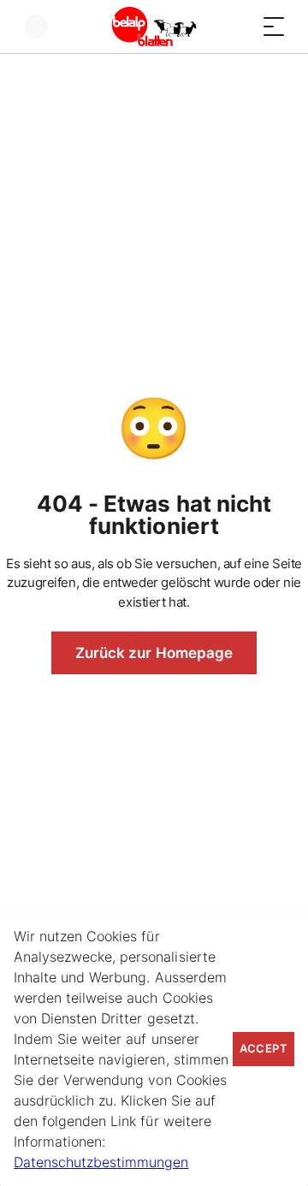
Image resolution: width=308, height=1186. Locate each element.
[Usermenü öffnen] (36, 26)
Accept (263, 1048)
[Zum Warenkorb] (239, 26)
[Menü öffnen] (274, 26)
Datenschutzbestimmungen (101, 1162)
